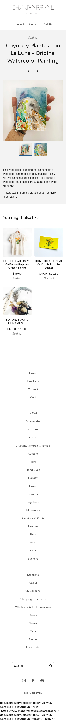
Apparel (33, 429)
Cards (33, 437)
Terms (33, 623)
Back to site (33, 647)
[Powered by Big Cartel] (33, 693)
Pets (33, 534)
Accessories (33, 421)
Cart (33, 397)
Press (33, 615)
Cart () (47, 24)
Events (33, 639)
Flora (33, 462)
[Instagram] (23, 680)
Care (33, 631)
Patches (33, 526)
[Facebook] (33, 680)
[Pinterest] (42, 680)
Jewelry (33, 494)
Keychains (33, 502)
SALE (33, 550)
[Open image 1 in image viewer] (33, 110)
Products (20, 24)
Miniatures (33, 510)
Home (33, 373)
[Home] (33, 9)
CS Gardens (33, 591)
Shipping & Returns (33, 599)
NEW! (33, 413)
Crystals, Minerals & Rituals (33, 445)
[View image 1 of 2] (25, 149)
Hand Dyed (33, 470)
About (33, 583)
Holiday (33, 478)
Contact (34, 24)
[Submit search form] (51, 666)
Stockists (33, 575)
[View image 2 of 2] (40, 149)
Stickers (33, 558)
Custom (33, 453)
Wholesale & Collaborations (33, 607)
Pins (33, 542)
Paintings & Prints (33, 518)
